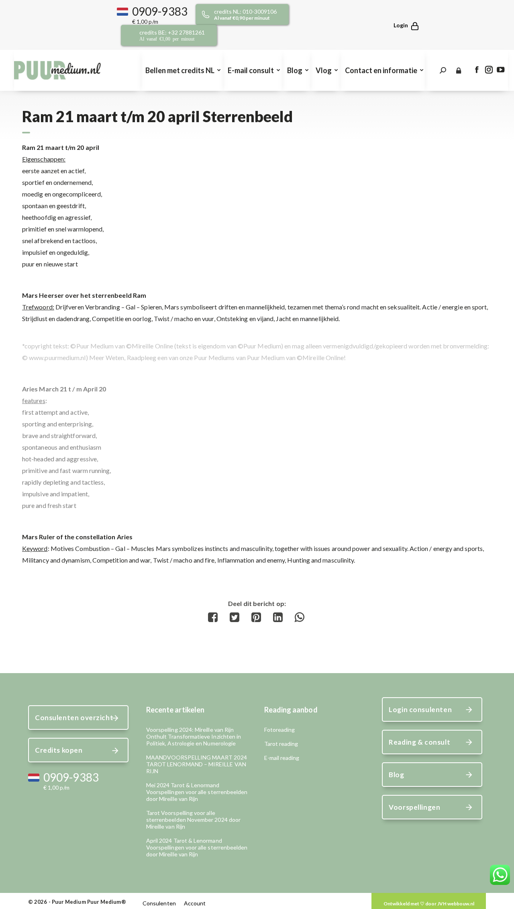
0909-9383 (160, 11)
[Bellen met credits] (251, 14)
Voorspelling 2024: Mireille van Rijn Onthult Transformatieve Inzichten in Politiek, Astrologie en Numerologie (193, 736)
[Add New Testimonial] (428, 904)
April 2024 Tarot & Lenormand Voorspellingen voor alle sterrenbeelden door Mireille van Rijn (197, 847)
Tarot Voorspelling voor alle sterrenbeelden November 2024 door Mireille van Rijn (193, 819)
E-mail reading (282, 757)
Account (195, 903)
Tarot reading (281, 743)
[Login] (402, 25)
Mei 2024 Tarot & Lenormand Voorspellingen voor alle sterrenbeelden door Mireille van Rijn (197, 792)
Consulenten (159, 903)
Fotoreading (279, 729)
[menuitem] (182, 70)
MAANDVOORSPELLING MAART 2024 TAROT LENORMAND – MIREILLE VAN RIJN (196, 764)
